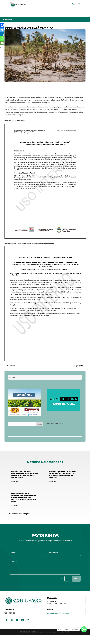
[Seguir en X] (12, 620)
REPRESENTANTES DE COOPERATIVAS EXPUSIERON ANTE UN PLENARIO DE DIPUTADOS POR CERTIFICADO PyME (24, 497)
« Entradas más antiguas (19, 513)
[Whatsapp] (2, 38)
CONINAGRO (24, 632)
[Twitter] (2, 30)
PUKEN (67, 632)
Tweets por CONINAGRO (55, 423)
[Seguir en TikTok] (28, 620)
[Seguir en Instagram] (22, 620)
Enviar (76, 578)
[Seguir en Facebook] (6, 620)
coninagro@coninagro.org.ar (58, 613)
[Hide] (1, 47)
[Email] (2, 43)
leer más (14, 481)
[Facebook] (2, 25)
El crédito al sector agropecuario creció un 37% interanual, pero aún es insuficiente (24, 474)
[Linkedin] (2, 34)
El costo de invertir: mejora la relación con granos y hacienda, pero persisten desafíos (62, 474)
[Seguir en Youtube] (17, 620)
